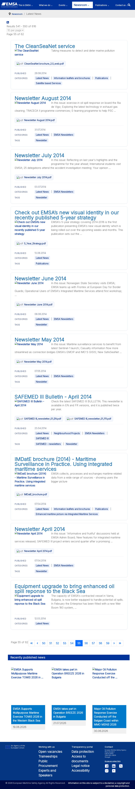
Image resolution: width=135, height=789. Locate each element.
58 (100, 643)
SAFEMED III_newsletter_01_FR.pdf (92, 418)
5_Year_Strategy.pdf (35, 243)
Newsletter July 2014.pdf (37, 177)
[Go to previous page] (37, 643)
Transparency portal (82, 747)
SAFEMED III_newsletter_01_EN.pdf (42, 418)
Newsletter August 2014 (43, 98)
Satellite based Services (48, 83)
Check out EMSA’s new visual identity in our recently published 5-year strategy (67, 215)
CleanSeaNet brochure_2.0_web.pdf (44, 63)
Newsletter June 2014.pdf (38, 304)
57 (93, 643)
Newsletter (41, 140)
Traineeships (48, 756)
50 (43, 643)
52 (57, 643)
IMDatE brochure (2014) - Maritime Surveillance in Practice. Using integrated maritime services (63, 464)
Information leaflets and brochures (72, 78)
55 (79, 643)
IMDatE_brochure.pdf (35, 494)
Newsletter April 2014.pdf (38, 551)
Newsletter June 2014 (40, 278)
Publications (101, 78)
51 (50, 643)
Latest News (42, 78)
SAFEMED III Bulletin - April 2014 (53, 397)
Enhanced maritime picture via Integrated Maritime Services (67, 514)
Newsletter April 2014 (40, 529)
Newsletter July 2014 (39, 155)
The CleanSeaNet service (45, 46)
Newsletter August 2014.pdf (39, 120)
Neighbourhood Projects (67, 433)
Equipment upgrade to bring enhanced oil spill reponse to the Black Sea (64, 588)
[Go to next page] (114, 643)
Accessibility (81, 770)
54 (71, 643)
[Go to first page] (31, 643)
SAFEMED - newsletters (48, 444)
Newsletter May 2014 (39, 340)
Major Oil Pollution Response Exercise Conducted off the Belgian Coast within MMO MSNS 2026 (106, 716)
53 (64, 643)
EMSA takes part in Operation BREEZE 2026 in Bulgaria (68, 712)
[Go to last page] (120, 643)
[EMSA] (9, 4)
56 (86, 643)
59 (107, 643)
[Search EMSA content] (129, 5)
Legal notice (81, 766)
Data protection (83, 752)
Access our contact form (113, 761)
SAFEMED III (42, 438)
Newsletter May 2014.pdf (38, 361)
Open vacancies (50, 752)
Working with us (47, 747)
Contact (109, 747)
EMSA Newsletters (63, 134)
